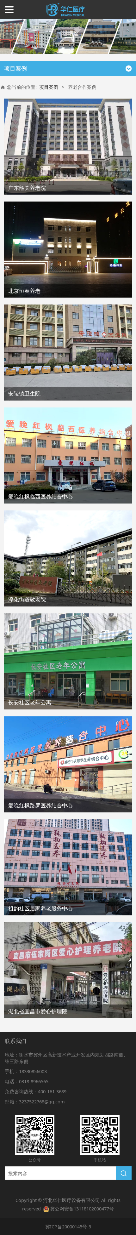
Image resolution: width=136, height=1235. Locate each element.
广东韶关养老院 (27, 187)
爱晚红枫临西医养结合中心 (40, 496)
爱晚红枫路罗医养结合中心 (40, 805)
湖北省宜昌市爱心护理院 (37, 1011)
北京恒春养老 (24, 290)
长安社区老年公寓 (29, 702)
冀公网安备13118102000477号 (82, 1208)
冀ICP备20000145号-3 (68, 1226)
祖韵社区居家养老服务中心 (40, 908)
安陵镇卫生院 (24, 393)
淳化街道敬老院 (27, 599)
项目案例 (48, 87)
